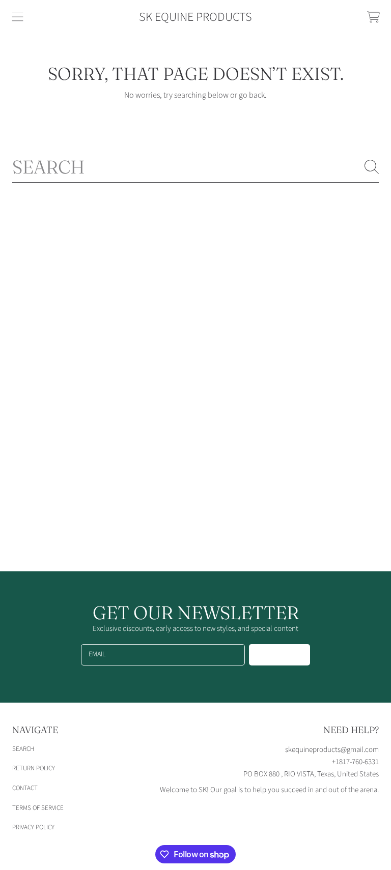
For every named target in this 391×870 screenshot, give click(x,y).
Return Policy (33, 768)
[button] (18, 17)
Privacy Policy (33, 827)
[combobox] (195, 167)
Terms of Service (38, 808)
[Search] (371, 167)
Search (23, 748)
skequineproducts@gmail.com (332, 749)
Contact (25, 788)
